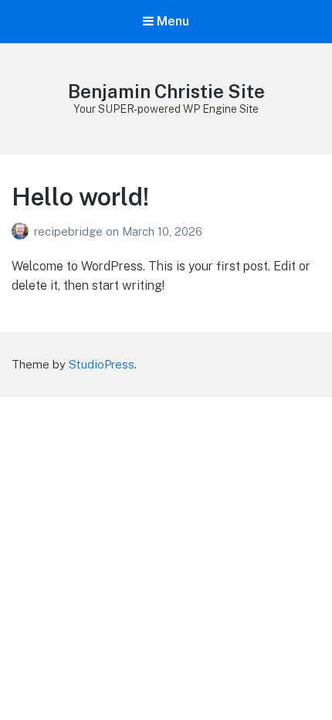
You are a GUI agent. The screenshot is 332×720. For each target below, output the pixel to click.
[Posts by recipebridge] (23, 231)
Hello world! (80, 196)
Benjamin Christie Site (166, 91)
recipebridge (70, 231)
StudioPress (101, 364)
